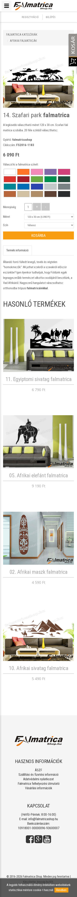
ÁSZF (38, 770)
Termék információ (17, 250)
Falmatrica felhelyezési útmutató (39, 784)
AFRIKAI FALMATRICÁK (23, 40)
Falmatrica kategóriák (21, 34)
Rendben (61, 890)
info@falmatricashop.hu (43, 819)
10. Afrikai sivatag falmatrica (38, 668)
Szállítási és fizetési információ (38, 775)
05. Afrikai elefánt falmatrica (38, 475)
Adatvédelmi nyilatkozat (38, 779)
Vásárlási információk (38, 788)
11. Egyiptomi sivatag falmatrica (39, 379)
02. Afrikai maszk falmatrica (39, 572)
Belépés (50, 17)
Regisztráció (30, 17)
